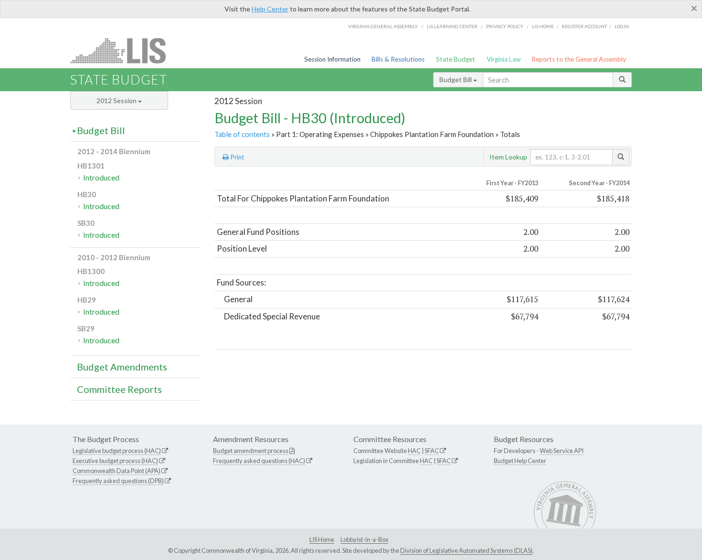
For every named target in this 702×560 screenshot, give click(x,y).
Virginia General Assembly (383, 26)
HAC (414, 450)
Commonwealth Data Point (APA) (116, 471)
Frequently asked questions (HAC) (259, 461)
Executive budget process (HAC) (115, 461)
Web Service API (562, 450)
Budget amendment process (250, 450)
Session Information (332, 59)
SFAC (432, 450)
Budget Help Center (520, 461)
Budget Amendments (122, 366)
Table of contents (242, 134)
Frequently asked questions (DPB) (118, 481)
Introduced (101, 177)
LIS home (543, 26)
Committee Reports (119, 389)
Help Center (270, 9)
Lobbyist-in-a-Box (364, 539)
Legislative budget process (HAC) (117, 450)
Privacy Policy (504, 26)
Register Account (584, 26)
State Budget (455, 59)
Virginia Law (504, 59)
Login (622, 26)
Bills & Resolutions (398, 59)
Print (237, 157)
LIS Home (321, 539)
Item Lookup (508, 157)
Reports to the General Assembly (579, 59)
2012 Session (117, 100)
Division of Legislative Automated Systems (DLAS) (466, 550)
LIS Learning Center (452, 26)
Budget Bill (456, 79)
